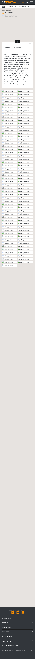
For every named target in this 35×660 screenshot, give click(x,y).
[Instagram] (23, 612)
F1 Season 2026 (11, 6)
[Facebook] (12, 612)
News (3, 6)
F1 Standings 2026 (24, 6)
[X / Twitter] (18, 612)
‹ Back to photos (6, 10)
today (9, 2)
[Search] (23, 2)
